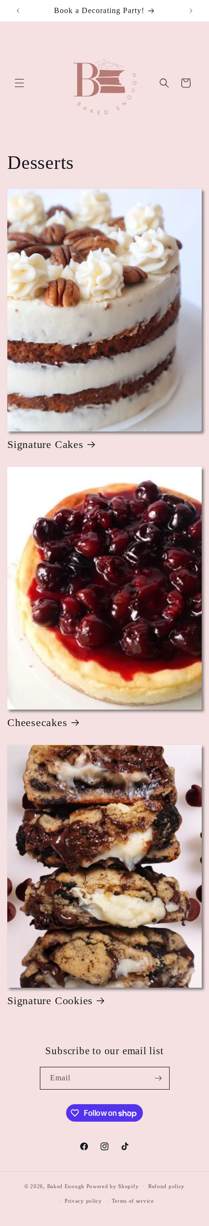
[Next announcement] (191, 10)
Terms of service (133, 1201)
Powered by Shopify (113, 1186)
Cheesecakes (37, 722)
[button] (19, 83)
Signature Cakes (45, 444)
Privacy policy (83, 1201)
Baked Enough (66, 1186)
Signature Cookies (50, 1000)
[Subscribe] (158, 1078)
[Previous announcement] (18, 10)
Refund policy (166, 1186)
